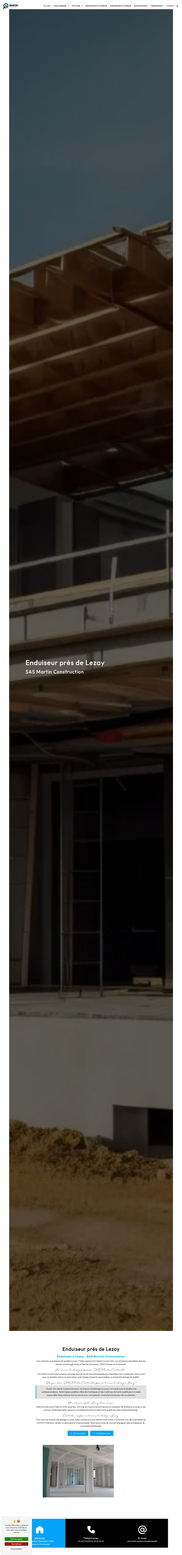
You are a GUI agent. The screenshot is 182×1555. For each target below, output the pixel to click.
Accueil (47, 6)
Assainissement (141, 6)
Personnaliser (16, 1549)
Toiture (76, 6)
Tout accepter (16, 1539)
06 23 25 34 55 (97, 1541)
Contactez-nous (103, 1433)
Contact (170, 6)
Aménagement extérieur (96, 6)
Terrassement (156, 6)
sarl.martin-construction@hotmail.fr (142, 1541)
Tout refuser (16, 1544)
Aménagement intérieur (120, 6)
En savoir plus (79, 1433)
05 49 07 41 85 (84, 1541)
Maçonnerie (60, 6)
